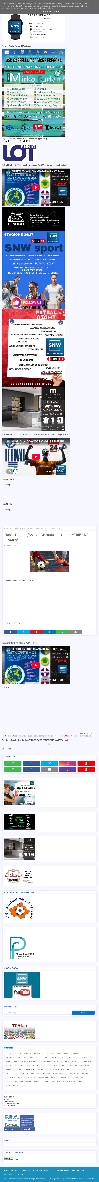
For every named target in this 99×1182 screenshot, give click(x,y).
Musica (20, 1174)
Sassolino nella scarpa (56, 1069)
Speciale (54, 1066)
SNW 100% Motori (69, 1081)
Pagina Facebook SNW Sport (43, 1170)
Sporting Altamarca (59, 1073)
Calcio (45, 1058)
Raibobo (46, 1179)
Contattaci (25, 1170)
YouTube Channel (62, 1170)
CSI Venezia (63, 1077)
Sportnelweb (28, 1179)
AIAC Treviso (86, 1073)
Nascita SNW (55, 1081)
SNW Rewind (18, 1081)
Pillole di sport (81, 1077)
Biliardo (69, 1069)
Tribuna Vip (73, 1066)
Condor (45, 1081)
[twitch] (67, 769)
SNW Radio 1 (67, 736)
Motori (8, 1062)
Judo (71, 1077)
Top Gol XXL (18, 1066)
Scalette (57, 1062)
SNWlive (8, 1066)
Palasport (46, 1073)
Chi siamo (14, 1170)
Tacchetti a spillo (40, 1054)
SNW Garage (30, 1077)
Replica (20, 1077)
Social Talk (45, 1066)
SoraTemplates (62, 1179)
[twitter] (49, 763)
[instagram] (67, 763)
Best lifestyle (35, 1073)
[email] (49, 769)
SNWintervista (43, 1077)
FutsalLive (17, 1054)
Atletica (36, 1081)
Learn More (46, 12)
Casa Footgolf (80, 1069)
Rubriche (76, 1054)
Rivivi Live (27, 1054)
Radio (62, 1058)
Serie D (63, 1066)
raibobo (9, 545)
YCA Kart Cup (74, 1073)
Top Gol (8, 1054)
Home (6, 1170)
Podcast (16, 1062)
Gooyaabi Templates (87, 1179)
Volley (74, 1062)
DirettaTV (66, 1054)
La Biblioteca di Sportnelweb (24, 1069)
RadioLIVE (54, 1058)
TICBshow (83, 1058)
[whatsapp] (12, 763)
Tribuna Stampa (18, 624)
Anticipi (28, 1081)
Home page (8, 528)
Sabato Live (24, 1073)
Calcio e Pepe (10, 1077)
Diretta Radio (28, 1058)
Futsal (16, 528)
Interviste (66, 1062)
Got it (56, 12)
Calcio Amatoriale (32, 1066)
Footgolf (8, 1069)
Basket (53, 1077)
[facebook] (31, 763)
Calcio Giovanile (85, 1062)
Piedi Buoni (41, 1069)
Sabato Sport (72, 1058)
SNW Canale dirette (79, 1170)
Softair (81, 1081)
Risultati (8, 1081)
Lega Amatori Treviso (13, 1058)
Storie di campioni (12, 1085)
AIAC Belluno (84, 1066)
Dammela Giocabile (29, 1062)
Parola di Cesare (11, 1073)
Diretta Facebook (45, 1062)
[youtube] (86, 763)
